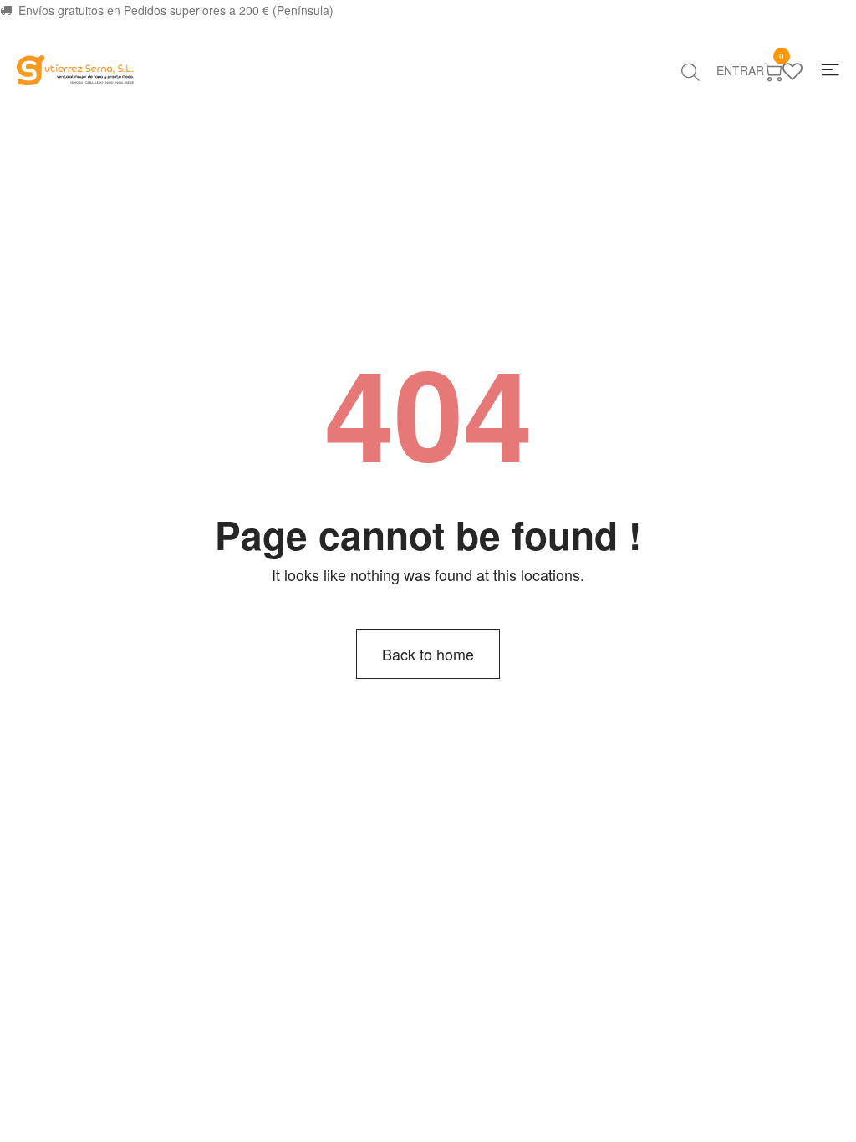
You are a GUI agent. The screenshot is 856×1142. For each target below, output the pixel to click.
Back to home (428, 654)
